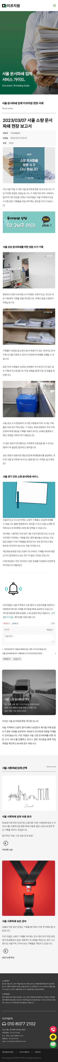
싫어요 (15, 623)
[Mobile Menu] (54, 5)
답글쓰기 (17, 659)
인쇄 (52, 623)
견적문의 (38, 1052)
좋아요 (7, 623)
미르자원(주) (7, 1018)
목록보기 (7, 659)
